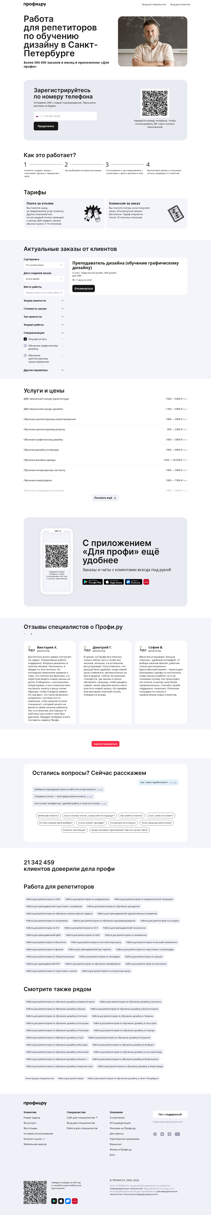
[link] (83, 288)
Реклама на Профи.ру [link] (123, 1128)
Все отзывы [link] (30, 1128)
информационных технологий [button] (126, 1188)
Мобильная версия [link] (35, 1144)
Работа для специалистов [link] (82, 1128)
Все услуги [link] (30, 1123)
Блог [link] (112, 1154)
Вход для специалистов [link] (81, 1123)
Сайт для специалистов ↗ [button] (82, 1117)
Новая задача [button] (32, 1117)
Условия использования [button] (38, 1133)
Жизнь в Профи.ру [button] (121, 1149)
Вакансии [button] (115, 1144)
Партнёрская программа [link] (124, 1138)
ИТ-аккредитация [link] (120, 1123)
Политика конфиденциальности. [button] (140, 1194)
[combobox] (44, 293)
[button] (44, 301)
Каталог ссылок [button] (33, 1138)
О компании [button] (117, 1117)
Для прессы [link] (117, 1133)
